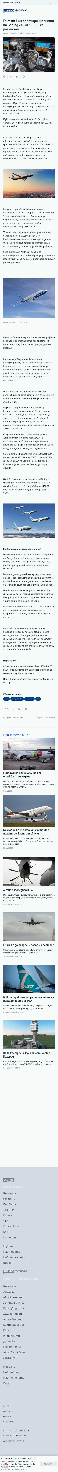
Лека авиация (12, 1319)
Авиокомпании (13, 1297)
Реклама (7, 1416)
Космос (8, 1215)
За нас (6, 1406)
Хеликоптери (12, 1314)
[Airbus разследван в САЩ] (29, 883)
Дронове (9, 1341)
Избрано (9, 1246)
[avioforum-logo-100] (15, 11)
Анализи (9, 1291)
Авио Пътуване (14, 1352)
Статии (9, 1199)
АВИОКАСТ (10, 1358)
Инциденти (11, 1336)
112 (5, 1221)
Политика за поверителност (16, 1430)
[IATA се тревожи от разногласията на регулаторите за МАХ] (29, 991)
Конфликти (11, 1226)
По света (9, 1204)
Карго (7, 1330)
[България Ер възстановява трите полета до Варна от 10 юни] (29, 822)
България (9, 1193)
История (9, 1237)
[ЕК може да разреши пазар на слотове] (29, 937)
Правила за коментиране (14, 1435)
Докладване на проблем (14, 1441)
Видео (7, 1263)
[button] (49, 2)
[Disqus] (29, 1118)
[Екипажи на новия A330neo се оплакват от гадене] (29, 765)
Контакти (8, 1411)
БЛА (5, 1232)
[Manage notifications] (6, 1466)
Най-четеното (13, 1257)
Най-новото (11, 1251)
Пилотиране (12, 1347)
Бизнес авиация (14, 1325)
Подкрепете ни (10, 1421)
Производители (14, 1308)
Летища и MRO (13, 1302)
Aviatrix (5, 33)
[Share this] (4, 76)
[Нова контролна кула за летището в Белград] (29, 1046)
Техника (8, 1210)
